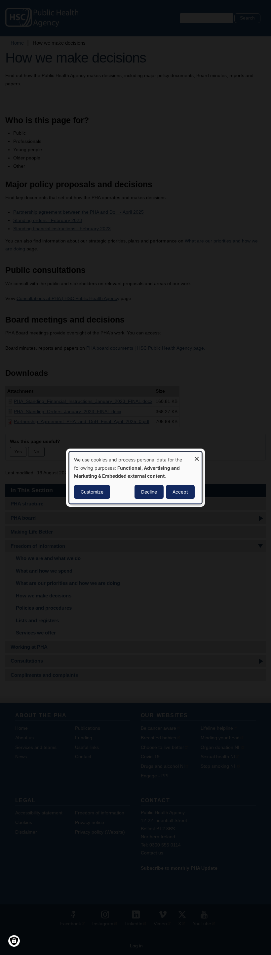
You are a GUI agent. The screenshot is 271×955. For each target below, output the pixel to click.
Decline (149, 492)
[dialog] (135, 477)
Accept (180, 492)
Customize (92, 492)
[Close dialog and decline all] (197, 456)
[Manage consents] (14, 941)
